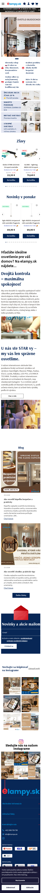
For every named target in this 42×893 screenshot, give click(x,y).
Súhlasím (30, 887)
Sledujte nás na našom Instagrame (21, 749)
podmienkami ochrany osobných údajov (19, 640)
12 (29, 182)
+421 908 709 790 (11, 830)
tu (26, 875)
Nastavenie (20, 880)
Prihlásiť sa (9, 647)
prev (2, 155)
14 (33, 182)
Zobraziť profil (32, 671)
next (38, 155)
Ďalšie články (20, 591)
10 (25, 182)
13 (31, 182)
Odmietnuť (10, 887)
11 (27, 182)
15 (35, 182)
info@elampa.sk (11, 834)
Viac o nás (12, 392)
